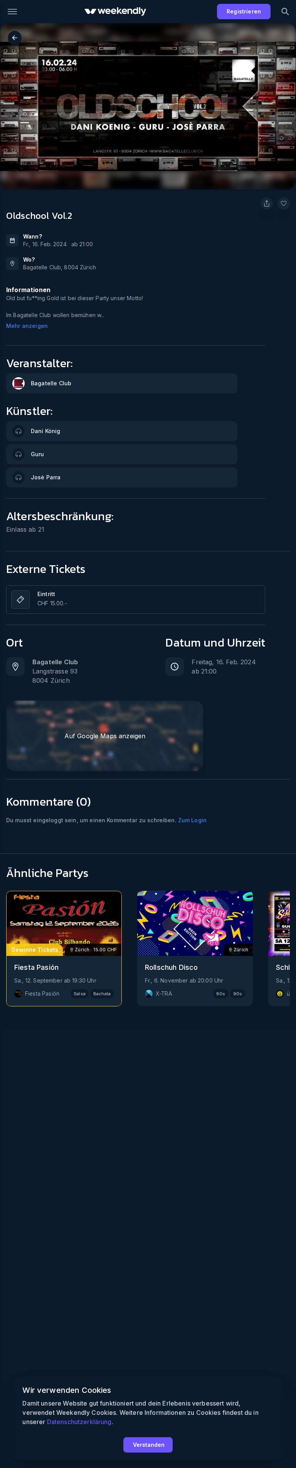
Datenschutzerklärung (79, 1422)
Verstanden (149, 1444)
